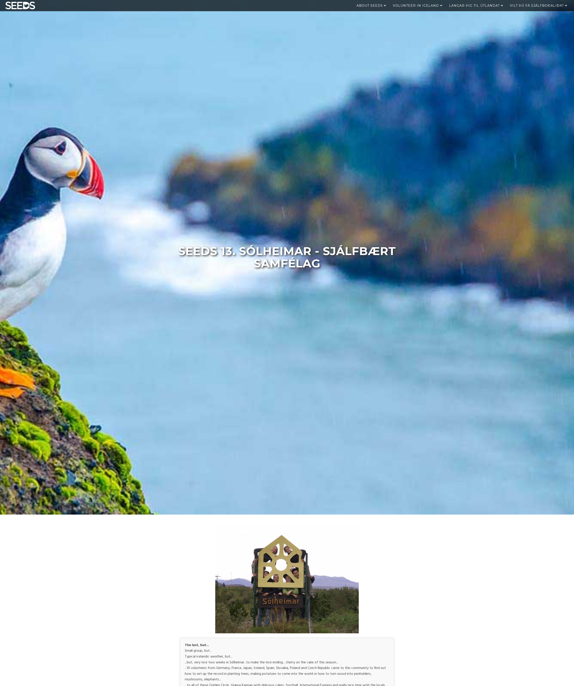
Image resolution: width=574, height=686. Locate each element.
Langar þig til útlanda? (475, 6)
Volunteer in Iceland (416, 6)
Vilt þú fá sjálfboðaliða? (537, 6)
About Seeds (370, 6)
